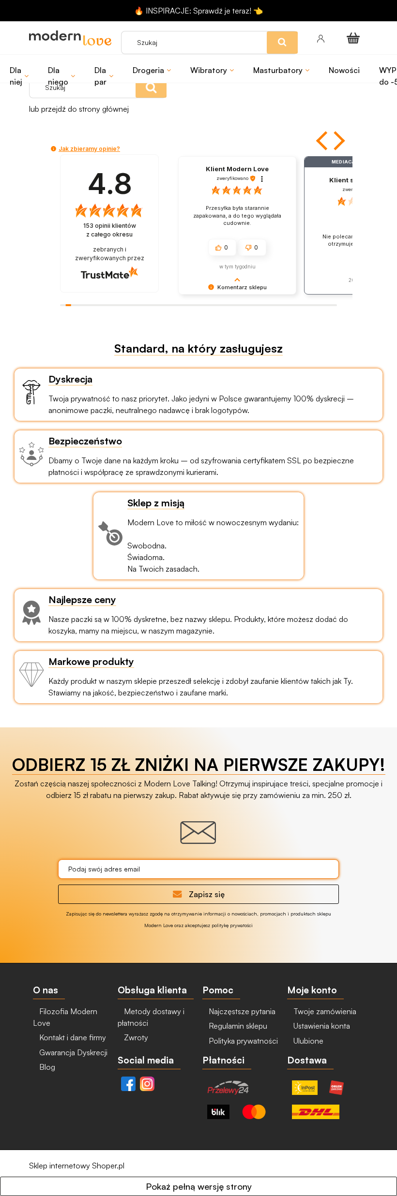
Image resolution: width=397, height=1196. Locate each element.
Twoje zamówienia (323, 1011)
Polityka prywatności (242, 1041)
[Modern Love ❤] (70, 38)
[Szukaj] (151, 87)
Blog (46, 1067)
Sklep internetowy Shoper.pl (76, 1165)
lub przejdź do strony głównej (79, 109)
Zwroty (135, 1037)
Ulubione (307, 1041)
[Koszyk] (355, 38)
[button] (323, 141)
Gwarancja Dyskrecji (72, 1052)
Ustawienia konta (320, 1026)
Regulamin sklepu (237, 1026)
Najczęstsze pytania (241, 1011)
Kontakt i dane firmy (71, 1037)
